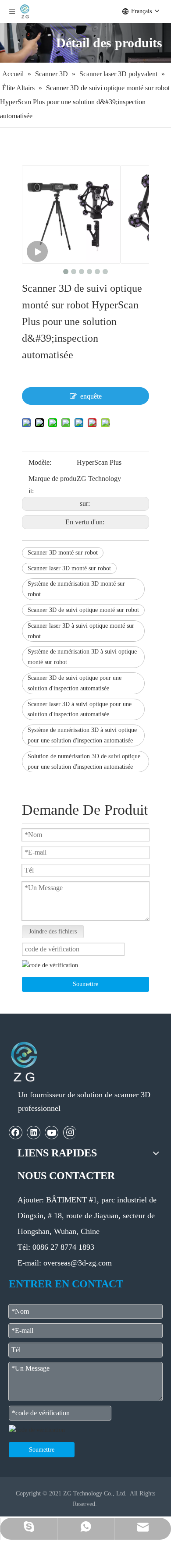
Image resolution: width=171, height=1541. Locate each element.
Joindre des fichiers (53, 931)
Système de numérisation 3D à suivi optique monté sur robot (82, 656)
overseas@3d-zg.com (77, 1262)
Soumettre (85, 984)
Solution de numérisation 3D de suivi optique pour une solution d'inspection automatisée (84, 761)
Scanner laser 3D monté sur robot (69, 568)
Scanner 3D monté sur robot (63, 552)
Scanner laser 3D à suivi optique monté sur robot (81, 631)
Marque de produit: (52, 484)
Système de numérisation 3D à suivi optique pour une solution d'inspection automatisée (82, 735)
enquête (91, 396)
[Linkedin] (34, 1132)
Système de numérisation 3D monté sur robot (76, 588)
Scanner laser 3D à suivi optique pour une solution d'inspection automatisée (80, 709)
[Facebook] (16, 1132)
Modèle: (39, 462)
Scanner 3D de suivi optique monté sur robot (83, 610)
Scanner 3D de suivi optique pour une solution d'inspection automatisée (74, 683)
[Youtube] (52, 1132)
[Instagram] (69, 1132)
